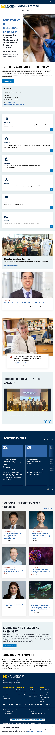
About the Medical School (44, 698)
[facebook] (4, 705)
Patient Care (20, 687)
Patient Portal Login (21, 694)
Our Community (44, 692)
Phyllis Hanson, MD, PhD (21, 363)
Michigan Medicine (8, 687)
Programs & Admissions (46, 690)
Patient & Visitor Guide (21, 692)
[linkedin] (35, 705)
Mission (5, 692)
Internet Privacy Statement (34, 731)
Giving (4, 696)
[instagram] (6, 705)
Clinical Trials (32, 690)
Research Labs (32, 692)
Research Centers (33, 694)
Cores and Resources (33, 696)
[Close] (52, 726)
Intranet (42, 701)
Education (43, 687)
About (4, 690)
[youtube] (12, 705)
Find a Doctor (19, 690)
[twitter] (9, 705)
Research (31, 687)
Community (6, 694)
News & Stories (6, 698)
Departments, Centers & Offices (45, 694)
